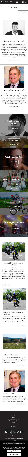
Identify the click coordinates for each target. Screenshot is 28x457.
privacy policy (6, 444)
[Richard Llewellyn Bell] (14, 38)
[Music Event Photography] (14, 226)
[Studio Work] (14, 159)
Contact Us (13, 424)
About (13, 417)
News (13, 422)
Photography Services (13, 420)
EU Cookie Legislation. (14, 443)
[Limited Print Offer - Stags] (13, 260)
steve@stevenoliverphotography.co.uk (16, 438)
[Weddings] (14, 181)
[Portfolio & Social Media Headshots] (14, 125)
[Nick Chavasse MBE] (14, 86)
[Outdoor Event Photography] (14, 203)
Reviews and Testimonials (13, 419)
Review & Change (14, 454)
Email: (6, 438)
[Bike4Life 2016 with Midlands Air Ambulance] (14, 308)
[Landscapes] (14, 142)
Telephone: (14, 435)
